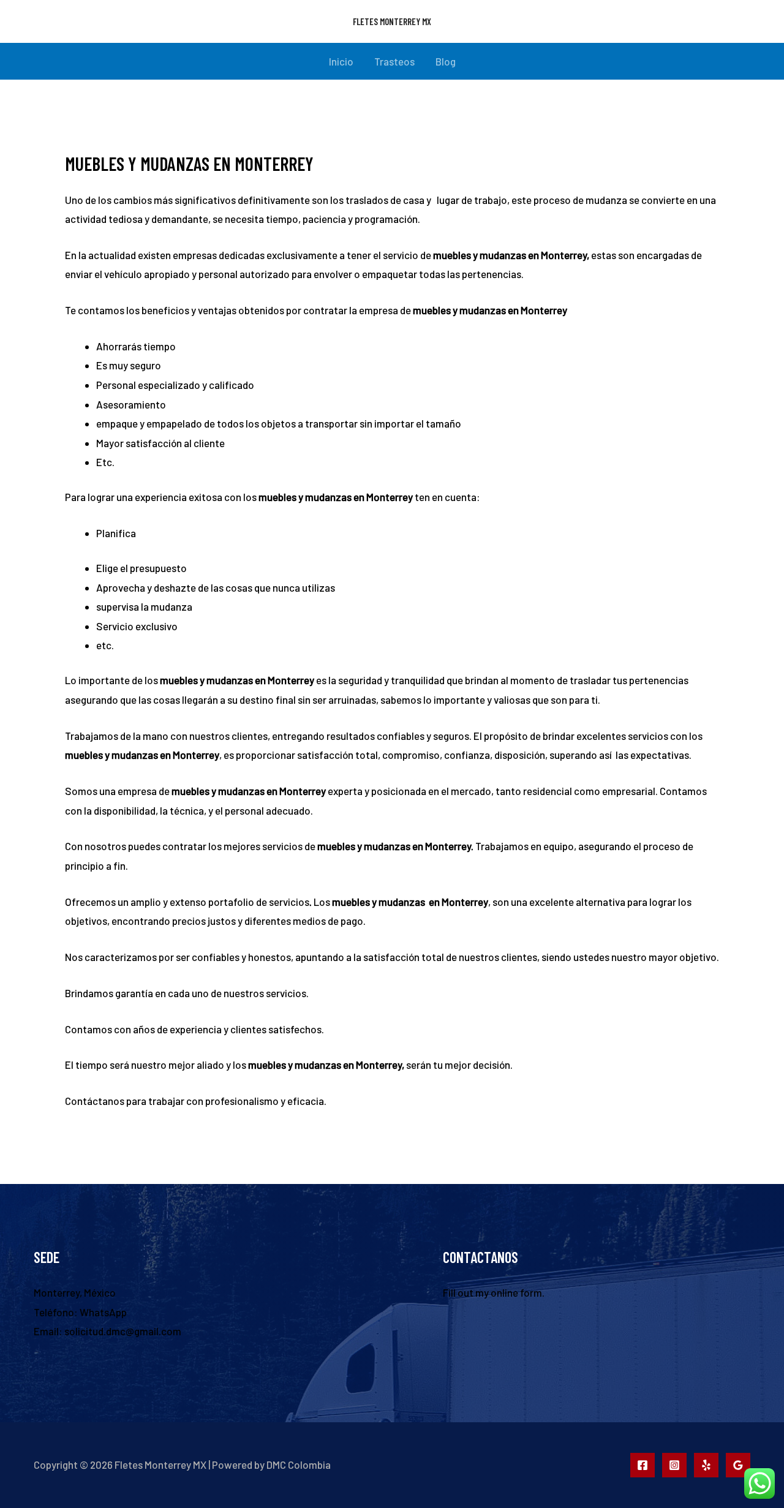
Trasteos (394, 61)
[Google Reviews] (738, 1465)
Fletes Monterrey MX (392, 21)
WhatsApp (103, 1312)
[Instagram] (674, 1465)
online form (516, 1292)
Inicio (341, 61)
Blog (445, 61)
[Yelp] (706, 1465)
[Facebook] (642, 1465)
